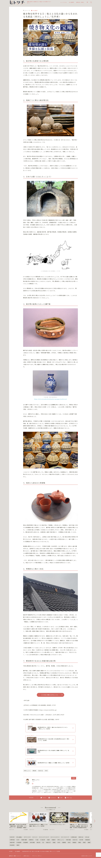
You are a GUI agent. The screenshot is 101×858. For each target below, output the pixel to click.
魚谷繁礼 (12, 845)
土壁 (37, 839)
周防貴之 (32, 839)
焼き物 (38, 842)
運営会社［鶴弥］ (80, 2)
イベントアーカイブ (44, 837)
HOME (11, 851)
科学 (59, 842)
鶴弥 (18, 845)
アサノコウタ (27, 837)
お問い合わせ (26, 855)
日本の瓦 (75, 839)
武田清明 (26, 842)
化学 (18, 839)
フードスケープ (65, 837)
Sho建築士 (19, 837)
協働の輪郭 (24, 839)
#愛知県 (34, 770)
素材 (69, 842)
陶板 (80, 842)
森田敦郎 (88, 839)
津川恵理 (33, 842)
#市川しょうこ (27, 770)
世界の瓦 (81, 837)
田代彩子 (49, 842)
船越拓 (74, 842)
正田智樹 (19, 842)
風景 (89, 842)
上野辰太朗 (74, 837)
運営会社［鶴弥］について (15, 855)
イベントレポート (55, 837)
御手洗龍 (69, 839)
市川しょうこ (61, 839)
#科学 (46, 770)
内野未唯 (12, 839)
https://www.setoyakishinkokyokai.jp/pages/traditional (50, 399)
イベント (35, 837)
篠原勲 (64, 842)
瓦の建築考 (71, 2)
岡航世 (53, 839)
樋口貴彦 (12, 842)
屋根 (49, 839)
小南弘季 (43, 839)
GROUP (12, 837)
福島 (54, 842)
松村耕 (81, 839)
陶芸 (85, 842)
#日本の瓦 (40, 770)
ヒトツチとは (63, 2)
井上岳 (87, 837)
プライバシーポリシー (37, 855)
